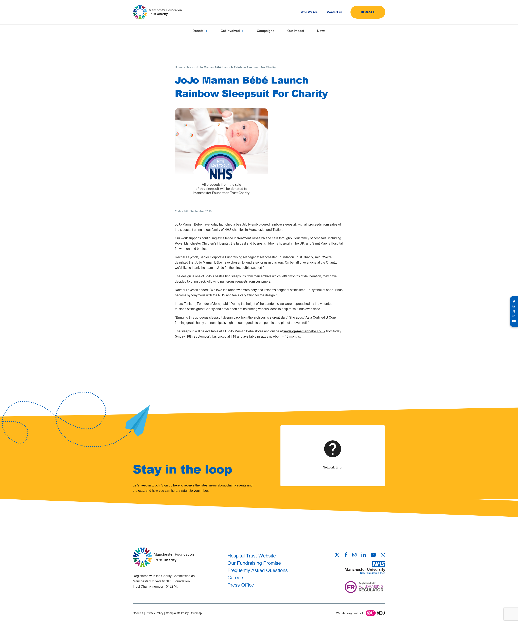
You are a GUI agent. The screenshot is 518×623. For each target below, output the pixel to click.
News (321, 31)
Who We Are (309, 12)
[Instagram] (354, 555)
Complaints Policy (177, 613)
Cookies (138, 613)
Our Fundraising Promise (254, 563)
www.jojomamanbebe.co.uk (304, 331)
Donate (368, 12)
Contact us (334, 12)
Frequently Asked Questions (257, 570)
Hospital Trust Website (251, 555)
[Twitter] (338, 555)
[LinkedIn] (363, 555)
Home (179, 67)
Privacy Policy (154, 613)
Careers (235, 577)
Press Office (240, 585)
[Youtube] (373, 555)
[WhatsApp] (383, 554)
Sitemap (196, 613)
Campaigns (265, 31)
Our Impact (295, 31)
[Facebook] (346, 555)
